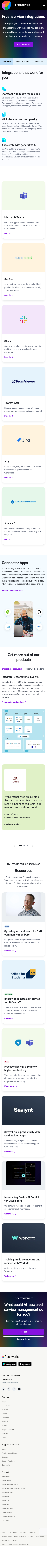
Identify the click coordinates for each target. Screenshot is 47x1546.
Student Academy (8, 1461)
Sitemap (14, 1540)
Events (4, 1426)
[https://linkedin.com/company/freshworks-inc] (3, 1389)
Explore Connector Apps (12, 590)
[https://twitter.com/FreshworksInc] (8, 1389)
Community (6, 1465)
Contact (4, 1437)
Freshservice (6, 1481)
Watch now (9, 950)
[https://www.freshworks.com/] (6, 5)
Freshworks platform (35, 669)
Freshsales (5, 1504)
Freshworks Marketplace (13, 702)
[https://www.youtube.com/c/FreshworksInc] (19, 1389)
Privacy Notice (12, 1532)
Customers (5, 1418)
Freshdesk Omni (7, 1492)
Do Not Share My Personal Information (14, 1536)
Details (7, 233)
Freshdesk (5, 1496)
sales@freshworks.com (10, 1382)
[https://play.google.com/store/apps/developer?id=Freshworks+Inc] (9, 1364)
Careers (4, 1414)
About (4, 1402)
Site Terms (23, 1532)
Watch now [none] (9, 1214)
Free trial (23, 1332)
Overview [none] (7, 61)
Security (30, 1536)
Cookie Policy (33, 1532)
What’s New (6, 1477)
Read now (8, 1018)
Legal (3, 1532)
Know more (9, 1086)
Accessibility (40, 1536)
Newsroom (5, 1433)
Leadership (6, 1406)
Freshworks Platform (9, 1516)
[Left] (14, 845)
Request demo (23, 1339)
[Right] (32, 845)
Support (5, 1449)
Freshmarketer (7, 1512)
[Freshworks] (23, 1356)
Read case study (11, 824)
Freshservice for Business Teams (13, 1488)
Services (5, 1457)
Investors (5, 1410)
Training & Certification (10, 1453)
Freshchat (5, 1500)
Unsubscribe (6, 1540)
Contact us (6, 1379)
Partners (5, 1422)
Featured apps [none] (22, 61)
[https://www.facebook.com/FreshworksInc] (14, 1389)
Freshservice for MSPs (10, 1484)
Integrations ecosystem (12, 669)
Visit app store (23, 44)
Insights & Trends (8, 1429)
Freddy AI (5, 1520)
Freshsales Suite (7, 1508)
